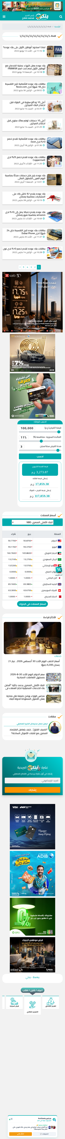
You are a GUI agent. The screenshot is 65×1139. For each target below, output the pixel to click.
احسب (40, 456)
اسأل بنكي (20, 1133)
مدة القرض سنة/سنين (41, 446)
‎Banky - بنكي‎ (32, 977)
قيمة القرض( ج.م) (41, 428)
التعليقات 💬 (44, 1134)
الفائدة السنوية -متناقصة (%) (41, 437)
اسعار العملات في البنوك (32, 604)
